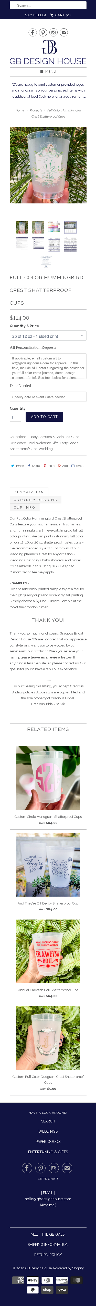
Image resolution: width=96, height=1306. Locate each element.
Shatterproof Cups (23, 449)
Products (35, 110)
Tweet (20, 466)
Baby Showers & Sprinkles (50, 437)
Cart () (62, 15)
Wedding (46, 449)
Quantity (18, 408)
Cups (75, 437)
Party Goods (69, 443)
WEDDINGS (48, 1131)
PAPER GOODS (48, 1142)
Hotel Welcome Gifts (42, 443)
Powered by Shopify (68, 1268)
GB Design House (38, 1268)
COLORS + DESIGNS (36, 500)
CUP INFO (25, 507)
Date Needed (20, 385)
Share (36, 466)
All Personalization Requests (33, 347)
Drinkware (18, 443)
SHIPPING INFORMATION (48, 1245)
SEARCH (48, 1121)
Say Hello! (35, 15)
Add (65, 466)
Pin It (51, 466)
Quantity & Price (24, 326)
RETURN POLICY (48, 1255)
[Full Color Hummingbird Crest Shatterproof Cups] (48, 165)
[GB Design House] (48, 53)
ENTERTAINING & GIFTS (48, 1152)
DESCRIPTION (29, 492)
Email (79, 466)
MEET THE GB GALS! (48, 1234)
